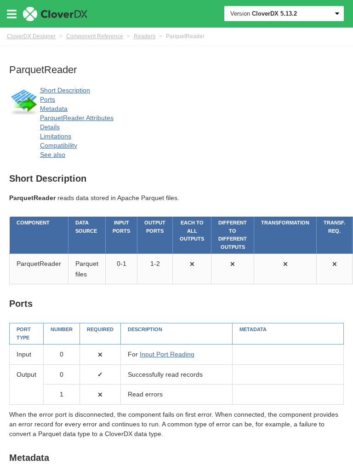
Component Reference (94, 36)
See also (52, 154)
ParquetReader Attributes (77, 117)
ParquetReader (185, 36)
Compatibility (58, 145)
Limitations (55, 136)
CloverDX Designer (31, 36)
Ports (47, 99)
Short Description (65, 90)
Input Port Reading (167, 354)
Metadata (54, 108)
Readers (144, 36)
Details (50, 127)
